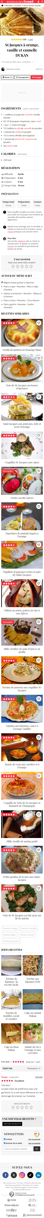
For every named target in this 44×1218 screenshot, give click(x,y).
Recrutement (36, 1183)
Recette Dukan (27, 934)
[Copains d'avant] (11, 1210)
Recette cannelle (29, 928)
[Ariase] (11, 1215)
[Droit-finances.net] (32, 1205)
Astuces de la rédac (13, 1143)
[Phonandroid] (32, 1215)
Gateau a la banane (13, 293)
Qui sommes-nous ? (10, 1183)
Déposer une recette (12, 1124)
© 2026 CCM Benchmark (22, 1190)
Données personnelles (13, 1185)
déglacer (21, 241)
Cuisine (8, 1139)
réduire (11, 231)
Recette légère (9, 934)
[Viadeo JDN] (32, 1210)
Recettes (9, 5)
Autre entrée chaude (32, 5)
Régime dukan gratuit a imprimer (18, 282)
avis (30, 39)
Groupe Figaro (33, 1187)
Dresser (11, 246)
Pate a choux (10, 300)
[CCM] (11, 1200)
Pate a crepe (9, 286)
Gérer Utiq (10, 1187)
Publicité (28, 1183)
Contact (20, 1183)
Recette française (11, 941)
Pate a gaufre (10, 304)
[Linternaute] (11, 1205)
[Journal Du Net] (32, 1200)
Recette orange (10, 928)
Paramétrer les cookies (30, 1185)
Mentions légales (21, 1187)
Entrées (18, 5)
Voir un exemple (34, 1139)
